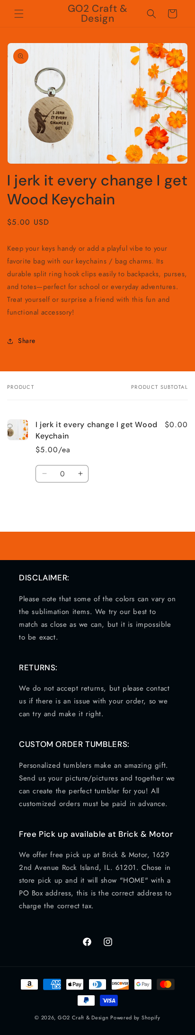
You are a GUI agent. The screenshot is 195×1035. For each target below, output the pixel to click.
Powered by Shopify (135, 1017)
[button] (19, 13)
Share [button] (26, 340)
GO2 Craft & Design (83, 1017)
